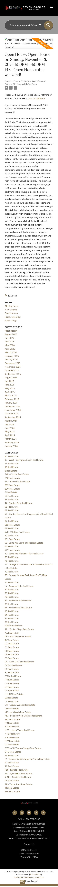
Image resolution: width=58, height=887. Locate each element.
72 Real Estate (11, 571)
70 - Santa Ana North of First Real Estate (24, 553)
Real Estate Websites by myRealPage (29, 877)
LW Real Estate (12, 708)
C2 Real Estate (12, 647)
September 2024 (13, 417)
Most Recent (11, 330)
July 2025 (9, 381)
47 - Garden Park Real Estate (18, 503)
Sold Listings (11, 320)
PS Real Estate (11, 755)
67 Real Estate (11, 528)
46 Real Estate (11, 499)
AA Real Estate (12, 632)
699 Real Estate (12, 550)
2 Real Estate (11, 470)
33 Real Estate (11, 495)
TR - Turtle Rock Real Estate (18, 784)
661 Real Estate (12, 524)
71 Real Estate (11, 560)
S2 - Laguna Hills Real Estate (18, 773)
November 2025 (13, 366)
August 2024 (11, 420)
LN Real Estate (12, 690)
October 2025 (12, 370)
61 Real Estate (11, 506)
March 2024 (11, 438)
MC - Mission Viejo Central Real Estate (23, 715)
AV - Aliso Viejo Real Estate (18, 636)
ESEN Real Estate (13, 676)
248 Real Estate (12, 477)
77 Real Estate (11, 589)
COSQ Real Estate (13, 665)
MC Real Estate (12, 719)
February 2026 (12, 356)
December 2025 (12, 363)
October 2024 (12, 413)
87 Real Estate (11, 618)
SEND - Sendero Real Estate (18, 776)
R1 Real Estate (12, 762)
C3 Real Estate (12, 650)
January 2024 (11, 446)
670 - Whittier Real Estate (17, 532)
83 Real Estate (11, 604)
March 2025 (11, 395)
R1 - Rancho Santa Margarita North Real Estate (27, 758)
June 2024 (9, 428)
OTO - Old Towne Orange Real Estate (23, 748)
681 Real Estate (12, 539)
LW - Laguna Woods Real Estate (20, 704)
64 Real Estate (11, 521)
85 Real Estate (11, 611)
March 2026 (11, 352)
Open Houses (11, 313)
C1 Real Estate (12, 643)
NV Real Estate (12, 737)
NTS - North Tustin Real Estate (19, 730)
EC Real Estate (12, 672)
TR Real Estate (12, 787)
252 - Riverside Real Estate (17, 481)
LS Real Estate (11, 697)
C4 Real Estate (12, 654)
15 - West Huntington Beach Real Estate (24, 459)
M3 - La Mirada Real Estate (18, 712)
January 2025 (11, 402)
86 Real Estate (11, 614)
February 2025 (12, 399)
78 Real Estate (11, 593)
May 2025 (10, 388)
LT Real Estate (11, 701)
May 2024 (10, 431)
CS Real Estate (12, 669)
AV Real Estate (12, 640)
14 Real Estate (11, 456)
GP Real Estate (12, 683)
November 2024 (13, 410)
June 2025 (9, 384)
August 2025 (11, 377)
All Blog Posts (11, 306)
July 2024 (9, 424)
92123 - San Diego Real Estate (19, 629)
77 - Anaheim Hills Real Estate (25, 84)
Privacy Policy (35, 874)
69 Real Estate (11, 546)
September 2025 (13, 374)
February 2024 (12, 442)
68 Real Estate (11, 535)
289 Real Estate (12, 488)
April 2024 (10, 435)
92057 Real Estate (13, 625)
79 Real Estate (11, 596)
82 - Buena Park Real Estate (18, 600)
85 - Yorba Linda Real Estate (18, 607)
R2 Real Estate (12, 766)
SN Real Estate (12, 780)
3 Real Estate (11, 492)
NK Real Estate (12, 726)
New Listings (11, 309)
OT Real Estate (12, 744)
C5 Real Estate (12, 658)
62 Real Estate (11, 510)
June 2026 (9, 341)
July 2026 (9, 337)
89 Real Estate (11, 622)
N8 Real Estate (12, 722)
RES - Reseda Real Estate (16, 769)
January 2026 (11, 359)
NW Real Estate (12, 740)
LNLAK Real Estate (14, 694)
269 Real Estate (12, 485)
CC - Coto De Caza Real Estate (19, 661)
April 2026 (10, 348)
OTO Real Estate (13, 751)
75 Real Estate (11, 582)
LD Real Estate (12, 687)
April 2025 (10, 392)
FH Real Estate (12, 679)
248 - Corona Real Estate (17, 474)
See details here (36, 98)
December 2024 (12, 406)
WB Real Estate (12, 791)
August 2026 (11, 334)
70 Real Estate (11, 557)
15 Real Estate (11, 463)
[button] (14, 812)
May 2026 (10, 345)
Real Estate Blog (13, 316)
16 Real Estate (11, 467)
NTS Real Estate (12, 733)
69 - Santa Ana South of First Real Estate (24, 542)
